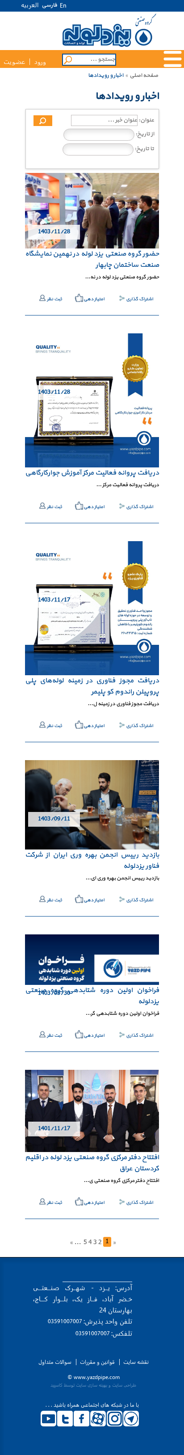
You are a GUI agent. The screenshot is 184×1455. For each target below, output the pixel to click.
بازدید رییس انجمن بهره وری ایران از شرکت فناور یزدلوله (92, 860)
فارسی (49, 5)
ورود (40, 62)
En (63, 6)
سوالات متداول (54, 1362)
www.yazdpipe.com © (93, 1377)
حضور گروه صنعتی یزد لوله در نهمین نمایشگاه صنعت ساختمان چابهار (92, 259)
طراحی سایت (124, 1385)
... (77, 1242)
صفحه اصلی (144, 75)
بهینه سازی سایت (91, 1385)
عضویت (14, 62)
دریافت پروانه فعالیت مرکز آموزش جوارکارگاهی (92, 472)
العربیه (30, 4)
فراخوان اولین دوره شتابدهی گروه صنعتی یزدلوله (92, 996)
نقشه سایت (136, 1362)
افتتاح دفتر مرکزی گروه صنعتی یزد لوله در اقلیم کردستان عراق (92, 1163)
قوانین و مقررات (97, 1362)
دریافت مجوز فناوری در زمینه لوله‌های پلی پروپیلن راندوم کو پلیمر (92, 686)
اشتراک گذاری (139, 299)
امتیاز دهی (94, 299)
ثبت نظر (54, 299)
